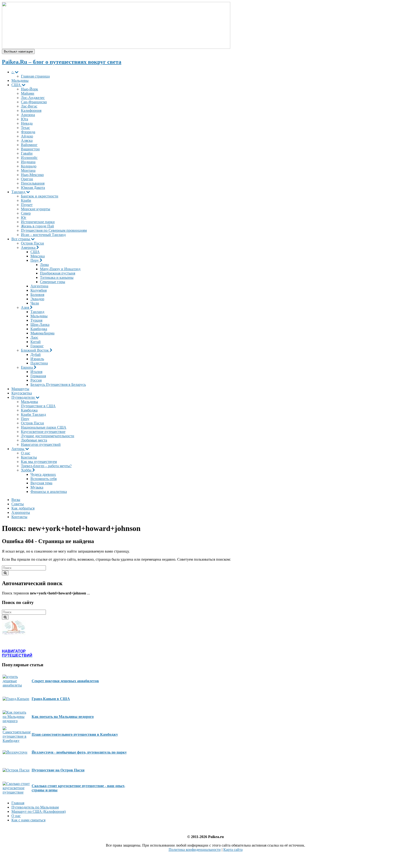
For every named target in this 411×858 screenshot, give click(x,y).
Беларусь (58, 384)
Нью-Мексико (32, 175)
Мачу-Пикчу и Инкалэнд (60, 269)
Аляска (27, 140)
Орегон (27, 179)
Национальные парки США (43, 427)
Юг (23, 218)
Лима (44, 265)
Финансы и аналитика (48, 492)
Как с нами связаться (28, 820)
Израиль (37, 359)
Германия (38, 376)
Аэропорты (20, 512)
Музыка (36, 487)
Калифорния (31, 110)
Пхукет (27, 205)
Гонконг (37, 346)
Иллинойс (29, 158)
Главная (17, 803)
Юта (24, 119)
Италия (36, 372)
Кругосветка (21, 393)
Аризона (28, 115)
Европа (27, 367)
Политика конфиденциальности (195, 850)
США (16, 85)
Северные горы (52, 282)
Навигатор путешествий (41, 444)
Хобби (26, 470)
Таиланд (18, 192)
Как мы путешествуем (39, 462)
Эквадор (37, 299)
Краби (26, 200)
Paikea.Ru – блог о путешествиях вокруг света (61, 62)
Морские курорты (35, 209)
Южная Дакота (33, 188)
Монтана (28, 170)
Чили (34, 303)
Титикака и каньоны (56, 277)
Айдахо (27, 136)
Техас (25, 128)
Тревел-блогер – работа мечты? (46, 466)
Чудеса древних (43, 474)
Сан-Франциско (34, 102)
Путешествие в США (38, 406)
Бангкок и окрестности (39, 196)
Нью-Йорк (29, 89)
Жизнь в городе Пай (37, 226)
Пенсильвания (32, 183)
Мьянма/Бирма (42, 333)
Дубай (35, 355)
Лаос (34, 337)
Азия (25, 307)
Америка (28, 247)
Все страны (21, 239)
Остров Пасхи (32, 243)
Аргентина (39, 286)
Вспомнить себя (43, 479)
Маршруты (20, 389)
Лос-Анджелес (33, 98)
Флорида (28, 132)
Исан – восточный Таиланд (43, 235)
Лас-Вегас (29, 106)
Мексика (37, 256)
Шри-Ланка (39, 325)
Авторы (18, 449)
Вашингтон (30, 149)
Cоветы (17, 504)
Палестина (39, 363)
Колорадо (28, 166)
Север (26, 213)
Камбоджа (38, 329)
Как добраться (22, 508)
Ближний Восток (35, 350)
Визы (15, 500)
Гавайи (27, 153)
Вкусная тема (41, 483)
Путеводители (23, 397)
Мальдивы (20, 80)
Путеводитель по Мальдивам (35, 807)
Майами (27, 93)
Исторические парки (38, 222)
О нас (25, 453)
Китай (35, 342)
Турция (36, 320)
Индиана (28, 162)
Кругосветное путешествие (43, 432)
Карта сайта (233, 850)
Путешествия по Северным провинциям (54, 230)
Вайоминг (29, 145)
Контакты (29, 457)
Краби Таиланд (33, 414)
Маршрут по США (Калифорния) (38, 811)
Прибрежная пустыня (57, 273)
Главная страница (35, 76)
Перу (35, 260)
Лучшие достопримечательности (47, 436)
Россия (36, 380)
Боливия (37, 295)
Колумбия (38, 290)
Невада (27, 123)
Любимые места (34, 440)
